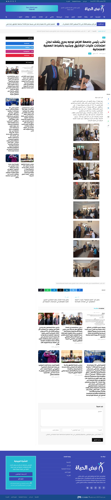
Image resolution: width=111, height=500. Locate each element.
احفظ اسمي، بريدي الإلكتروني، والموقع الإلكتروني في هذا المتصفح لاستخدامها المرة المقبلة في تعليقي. (73, 434)
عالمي (52, 17)
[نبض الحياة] (95, 9)
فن (46, 17)
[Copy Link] (108, 125)
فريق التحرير (68, 472)
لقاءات (41, 17)
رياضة (85, 17)
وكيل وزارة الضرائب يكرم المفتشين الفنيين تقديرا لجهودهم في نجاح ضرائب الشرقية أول (55, 301)
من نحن (85, 1)
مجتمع (34, 17)
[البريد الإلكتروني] (108, 116)
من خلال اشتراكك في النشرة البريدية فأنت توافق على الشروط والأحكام (20, 484)
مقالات (27, 17)
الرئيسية (97, 17)
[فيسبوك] (108, 99)
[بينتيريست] (108, 112)
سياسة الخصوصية (76, 1)
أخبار (91, 17)
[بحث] (6, 17)
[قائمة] (104, 17)
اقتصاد (80, 17)
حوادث (67, 17)
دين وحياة (59, 17)
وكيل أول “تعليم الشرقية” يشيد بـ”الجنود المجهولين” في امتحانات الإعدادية (87, 301)
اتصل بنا (68, 1)
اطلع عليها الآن (14, 485)
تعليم (73, 17)
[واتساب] (108, 121)
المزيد (20, 17)
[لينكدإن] (108, 108)
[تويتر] (108, 103)
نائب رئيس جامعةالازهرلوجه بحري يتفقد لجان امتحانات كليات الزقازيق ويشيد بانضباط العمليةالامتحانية (80, 283)
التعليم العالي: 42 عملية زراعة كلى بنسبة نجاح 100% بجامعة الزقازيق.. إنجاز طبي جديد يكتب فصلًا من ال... (70, 24)
